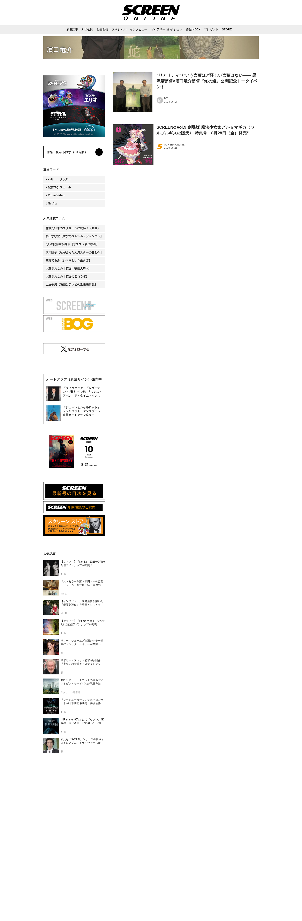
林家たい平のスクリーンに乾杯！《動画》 (73, 228)
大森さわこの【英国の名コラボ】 (67, 276)
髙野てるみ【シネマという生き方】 (69, 260)
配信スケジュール (59, 187)
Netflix (52, 203)
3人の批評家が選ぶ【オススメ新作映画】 (72, 244)
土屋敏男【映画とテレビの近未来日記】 (71, 284)
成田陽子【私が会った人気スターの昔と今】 (74, 252)
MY (166, 98)
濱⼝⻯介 (59, 49)
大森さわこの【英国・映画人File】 (68, 268)
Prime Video (56, 195)
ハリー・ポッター (59, 179)
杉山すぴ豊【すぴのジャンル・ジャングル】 (74, 236)
